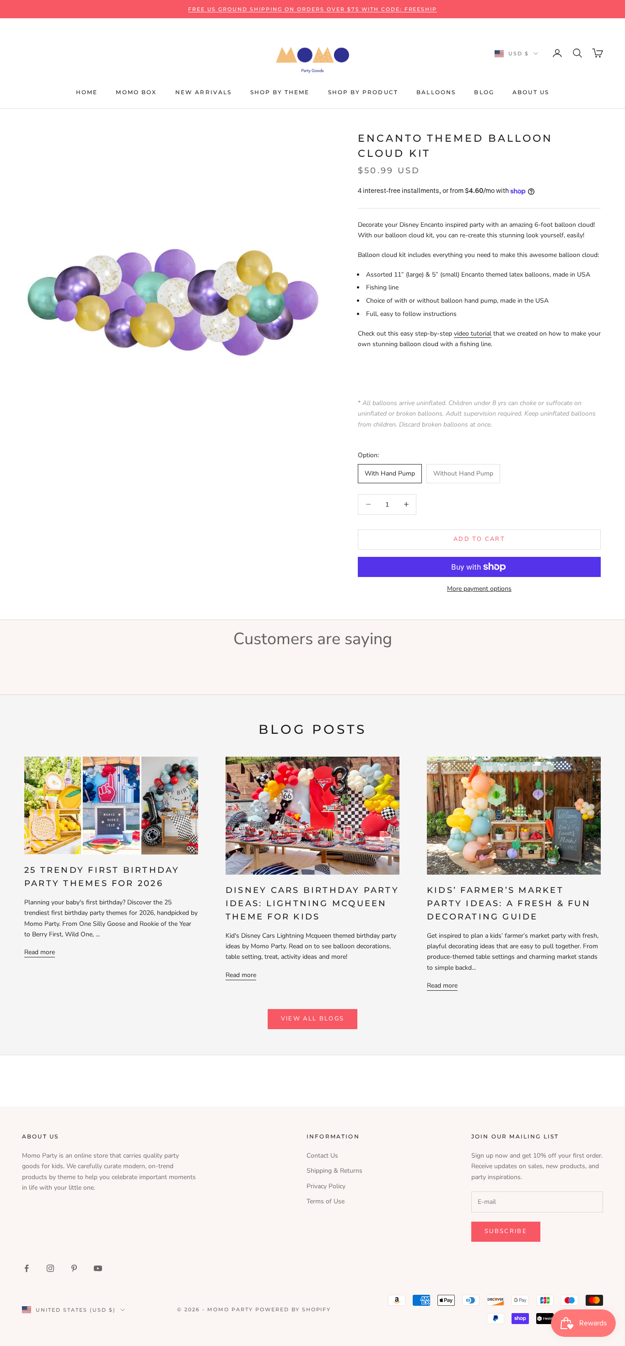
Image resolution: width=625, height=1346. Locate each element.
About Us (530, 92)
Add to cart (479, 539)
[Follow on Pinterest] (74, 1268)
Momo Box (136, 92)
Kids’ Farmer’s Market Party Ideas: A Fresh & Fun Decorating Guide (509, 903)
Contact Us (322, 1155)
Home (87, 92)
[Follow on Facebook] (26, 1268)
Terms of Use (326, 1201)
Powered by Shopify (293, 1309)
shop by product (363, 92)
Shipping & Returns (334, 1170)
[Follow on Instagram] (50, 1268)
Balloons (436, 92)
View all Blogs (313, 1019)
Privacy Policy (326, 1186)
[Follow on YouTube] (97, 1268)
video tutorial (472, 333)
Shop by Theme (280, 92)
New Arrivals (203, 92)
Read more (39, 952)
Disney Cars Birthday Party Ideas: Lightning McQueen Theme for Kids (312, 903)
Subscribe (506, 1231)
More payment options (479, 588)
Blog (484, 92)
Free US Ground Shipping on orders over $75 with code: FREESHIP (312, 9)
